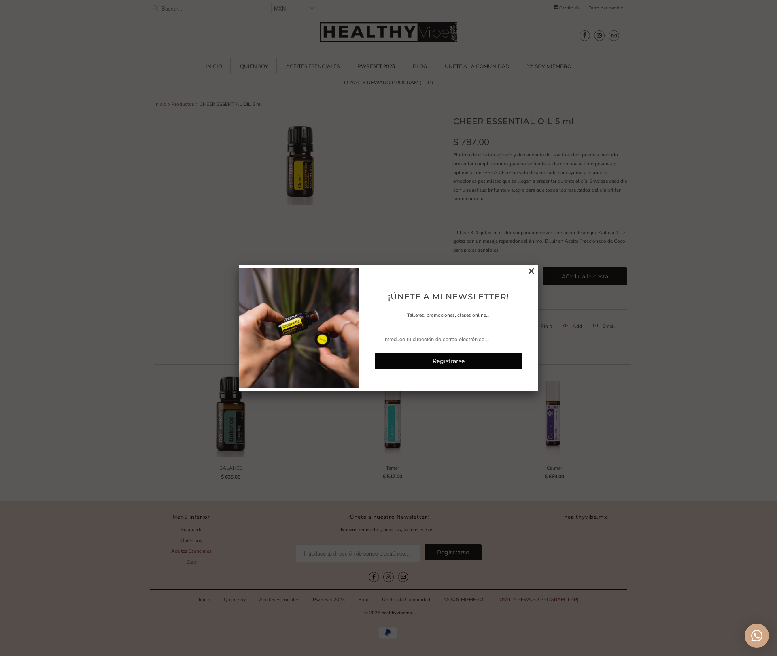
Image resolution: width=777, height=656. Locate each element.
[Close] (531, 271)
